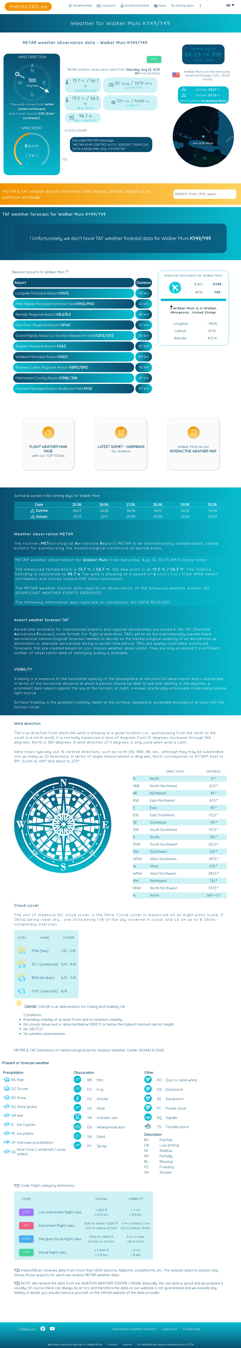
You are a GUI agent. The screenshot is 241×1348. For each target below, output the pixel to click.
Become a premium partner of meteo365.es (75, 1344)
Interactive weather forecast (134, 1329)
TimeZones (191, 1329)
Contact (112, 1344)
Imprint (127, 1344)
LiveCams (169, 1329)
